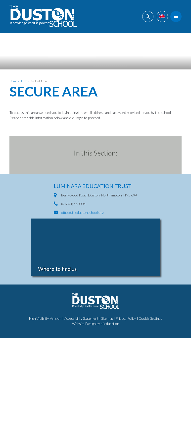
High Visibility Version (45, 318)
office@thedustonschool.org (82, 212)
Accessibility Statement (81, 318)
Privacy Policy (126, 318)
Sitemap (107, 318)
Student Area (38, 81)
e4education (110, 323)
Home (13, 81)
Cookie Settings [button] (150, 318)
